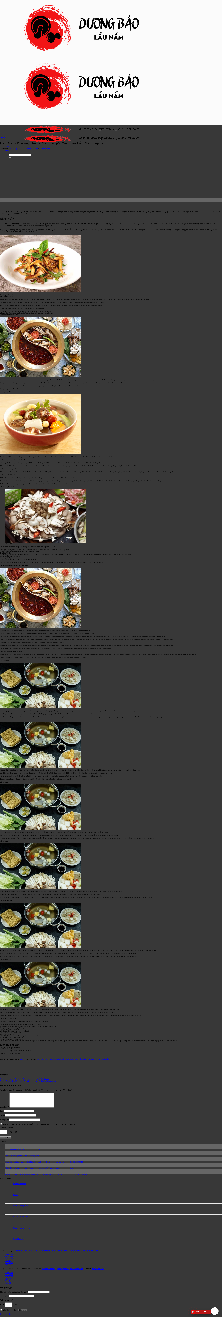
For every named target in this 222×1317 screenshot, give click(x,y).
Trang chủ (9, 1254)
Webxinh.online (49, 1269)
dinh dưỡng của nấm (56, 1059)
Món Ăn (8, 1261)
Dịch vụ (2, 137)
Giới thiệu (9, 1256)
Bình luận (4, 1107)
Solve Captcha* (6, 1128)
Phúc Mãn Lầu (98, 1269)
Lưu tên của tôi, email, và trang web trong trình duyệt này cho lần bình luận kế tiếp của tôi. (39, 1124)
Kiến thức (9, 1263)
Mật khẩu (4, 1296)
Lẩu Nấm (74, 1059)
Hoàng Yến (45, 149)
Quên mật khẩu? (7, 1314)
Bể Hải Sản (94, 1251)
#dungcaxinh (63, 1269)
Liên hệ (8, 1265)
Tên (1, 1111)
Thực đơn (9, 1259)
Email (2, 1115)
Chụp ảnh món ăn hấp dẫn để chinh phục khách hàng (27, 1150)
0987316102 (42, 1059)
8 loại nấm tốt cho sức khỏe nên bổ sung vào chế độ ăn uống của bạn (28, 1081)
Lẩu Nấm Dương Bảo (13, 1053)
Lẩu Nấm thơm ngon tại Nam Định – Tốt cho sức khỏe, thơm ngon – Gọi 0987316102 (39, 1168)
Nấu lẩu (105, 1059)
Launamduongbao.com (13, 1052)
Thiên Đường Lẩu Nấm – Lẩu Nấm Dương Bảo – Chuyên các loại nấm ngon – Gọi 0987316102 (44, 1162)
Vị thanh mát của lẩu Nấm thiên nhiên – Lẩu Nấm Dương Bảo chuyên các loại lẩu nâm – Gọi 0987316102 (48, 1175)
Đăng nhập (22, 1310)
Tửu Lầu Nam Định (42, 1251)
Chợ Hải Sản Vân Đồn (22, 1251)
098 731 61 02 (7, 1049)
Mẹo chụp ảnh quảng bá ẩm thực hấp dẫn (22, 1156)
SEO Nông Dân (76, 1269)
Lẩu (67, 1059)
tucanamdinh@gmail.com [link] (12, 1047)
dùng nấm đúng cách (37, 457)
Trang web (4, 1120)
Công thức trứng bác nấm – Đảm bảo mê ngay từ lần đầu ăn (24, 1079)
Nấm (99, 1059)
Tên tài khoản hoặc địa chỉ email (14, 1292)
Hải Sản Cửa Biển (60, 1251)
